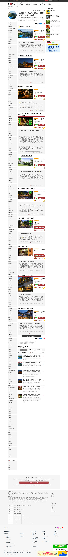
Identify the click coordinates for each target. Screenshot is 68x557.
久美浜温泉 (10, 338)
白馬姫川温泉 (10, 216)
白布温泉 (9, 90)
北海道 (15, 505)
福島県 (30, 505)
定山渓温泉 (10, 22)
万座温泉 (9, 137)
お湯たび (52, 502)
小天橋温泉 (10, 340)
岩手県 (20, 505)
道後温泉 (19, 500)
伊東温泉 (43, 498)
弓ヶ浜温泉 (10, 300)
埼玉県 (15, 509)
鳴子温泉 (9, 58)
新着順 (23, 352)
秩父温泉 (9, 156)
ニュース (45, 537)
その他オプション (8, 547)
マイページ (56, 533)
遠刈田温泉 (10, 64)
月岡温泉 (9, 227)
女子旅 (27, 391)
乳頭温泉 (9, 69)
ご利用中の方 (56, 531)
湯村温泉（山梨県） (11, 188)
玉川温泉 (9, 71)
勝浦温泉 (9, 368)
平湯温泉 (9, 306)
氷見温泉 (9, 248)
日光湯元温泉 (10, 120)
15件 (41, 90)
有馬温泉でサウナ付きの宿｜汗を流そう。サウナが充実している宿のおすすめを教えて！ (37, 50)
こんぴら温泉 (10, 402)
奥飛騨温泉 (10, 310)
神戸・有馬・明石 (33, 365)
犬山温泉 (9, 315)
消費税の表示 (11, 550)
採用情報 (45, 538)
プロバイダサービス (35, 537)
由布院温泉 (10, 443)
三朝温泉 (27, 500)
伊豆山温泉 (10, 278)
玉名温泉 (9, 430)
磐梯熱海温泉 (10, 114)
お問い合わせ (6, 550)
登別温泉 (9, 24)
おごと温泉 (10, 332)
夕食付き (34, 400)
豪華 (26, 374)
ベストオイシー (53, 505)
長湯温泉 (9, 449)
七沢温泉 (9, 171)
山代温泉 (9, 257)
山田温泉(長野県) (10, 225)
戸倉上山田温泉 (10, 210)
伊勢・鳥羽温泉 (10, 323)
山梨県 (15, 511)
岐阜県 (18, 515)
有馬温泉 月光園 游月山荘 (28, 188)
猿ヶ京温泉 (10, 146)
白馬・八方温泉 (10, 214)
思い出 (32, 374)
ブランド (45, 534)
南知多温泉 (10, 319)
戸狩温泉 (9, 208)
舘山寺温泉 (10, 291)
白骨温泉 (30, 498)
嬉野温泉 (9, 413)
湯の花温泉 (10, 347)
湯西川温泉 (10, 131)
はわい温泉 (10, 381)
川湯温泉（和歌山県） (11, 370)
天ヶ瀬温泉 (10, 445)
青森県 (18, 505)
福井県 (20, 513)
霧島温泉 (9, 456)
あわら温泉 (10, 263)
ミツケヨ (52, 509)
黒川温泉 (43, 500)
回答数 (25, 352)
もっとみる (14, 471)
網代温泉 (9, 274)
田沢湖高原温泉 (10, 75)
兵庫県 (28, 365)
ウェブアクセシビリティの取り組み (19, 550)
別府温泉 (9, 441)
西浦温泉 (9, 317)
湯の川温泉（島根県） (11, 387)
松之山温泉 (10, 244)
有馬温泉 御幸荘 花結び (26, 86)
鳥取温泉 (9, 379)
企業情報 (43, 531)
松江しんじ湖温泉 (11, 385)
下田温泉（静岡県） (11, 272)
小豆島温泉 (10, 404)
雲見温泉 (9, 293)
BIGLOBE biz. (34, 533)
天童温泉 (9, 92)
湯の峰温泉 (10, 372)
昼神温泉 (9, 218)
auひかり (7, 536)
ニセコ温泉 (10, 39)
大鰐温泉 (9, 47)
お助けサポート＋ (8, 542)
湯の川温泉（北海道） (11, 28)
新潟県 (20, 511)
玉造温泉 (9, 383)
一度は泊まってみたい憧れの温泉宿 (29, 376)
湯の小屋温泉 (10, 152)
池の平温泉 (10, 231)
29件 (41, 60)
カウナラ (52, 508)
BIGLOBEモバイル (8, 537)
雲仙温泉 (9, 419)
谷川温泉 (9, 148)
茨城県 (20, 507)
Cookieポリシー (43, 550)
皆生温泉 (33, 500)
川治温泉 (9, 124)
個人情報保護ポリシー (29, 550)
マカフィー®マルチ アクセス (36, 544)
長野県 (18, 511)
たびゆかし (52, 510)
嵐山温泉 (9, 336)
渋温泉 (9, 203)
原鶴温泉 (9, 411)
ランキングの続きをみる (31, 336)
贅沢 (23, 374)
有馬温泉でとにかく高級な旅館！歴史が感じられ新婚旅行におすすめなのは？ (35, 270)
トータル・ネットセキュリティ (10, 545)
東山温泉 (9, 101)
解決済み (39, 349)
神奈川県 (23, 509)
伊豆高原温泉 (10, 276)
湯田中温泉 (10, 223)
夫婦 (9, 465)
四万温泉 (9, 139)
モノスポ (52, 506)
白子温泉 (9, 161)
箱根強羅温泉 (10, 176)
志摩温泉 (9, 325)
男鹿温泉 (9, 73)
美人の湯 (33, 391)
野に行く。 (52, 507)
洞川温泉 (9, 364)
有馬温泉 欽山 (24, 246)
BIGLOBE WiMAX (8, 539)
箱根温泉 (9, 167)
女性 (9, 469)
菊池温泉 (9, 426)
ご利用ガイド (52, 495)
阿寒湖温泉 (10, 30)
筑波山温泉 (10, 154)
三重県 (23, 515)
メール (56, 534)
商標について (24, 552)
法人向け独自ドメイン (35, 546)
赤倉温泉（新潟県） (11, 229)
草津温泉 (9, 133)
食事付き (38, 400)
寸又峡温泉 (10, 295)
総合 (33, 352)
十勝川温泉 (10, 26)
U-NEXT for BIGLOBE (9, 546)
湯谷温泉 (9, 321)
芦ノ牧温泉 (10, 103)
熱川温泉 (9, 302)
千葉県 (18, 509)
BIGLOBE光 (33, 534)
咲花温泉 (9, 238)
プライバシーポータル (36, 550)
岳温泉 (9, 109)
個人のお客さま (7, 531)
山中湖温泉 (10, 186)
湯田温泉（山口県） (11, 398)
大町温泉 (9, 197)
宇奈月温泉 (10, 246)
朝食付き (26, 400)
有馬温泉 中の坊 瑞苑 (27, 275)
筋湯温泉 (9, 447)
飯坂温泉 (9, 105)
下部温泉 (9, 184)
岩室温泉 (9, 233)
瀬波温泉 (9, 240)
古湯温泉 (9, 417)
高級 (34, 374)
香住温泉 (9, 357)
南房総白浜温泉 (10, 163)
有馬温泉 (9, 351)
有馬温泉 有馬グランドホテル (28, 27)
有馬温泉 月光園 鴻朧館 (27, 218)
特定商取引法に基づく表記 (8, 552)
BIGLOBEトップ (29, 552)
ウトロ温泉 (10, 32)
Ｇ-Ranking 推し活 (53, 511)
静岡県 (15, 515)
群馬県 (18, 507)
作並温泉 (9, 62)
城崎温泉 (9, 349)
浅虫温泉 (9, 45)
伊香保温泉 (10, 135)
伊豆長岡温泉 (10, 280)
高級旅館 (37, 374)
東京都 (20, 509)
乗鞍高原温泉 (10, 212)
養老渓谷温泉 (10, 165)
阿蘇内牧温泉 (10, 424)
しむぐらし (22, 536)
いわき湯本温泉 (10, 107)
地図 (35, 34)
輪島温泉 (9, 261)
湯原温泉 (36, 500)
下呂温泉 (9, 304)
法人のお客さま (33, 531)
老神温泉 (9, 141)
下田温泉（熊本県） (11, 428)
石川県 (18, 513)
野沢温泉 (27, 498)
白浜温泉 (9, 366)
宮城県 (23, 505)
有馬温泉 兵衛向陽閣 (26, 156)
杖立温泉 (9, 432)
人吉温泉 (9, 434)
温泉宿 (30, 391)
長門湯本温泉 (10, 394)
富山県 (15, 513)
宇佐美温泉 (10, 285)
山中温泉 (23, 499)
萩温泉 (9, 396)
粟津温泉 (9, 253)
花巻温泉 (9, 56)
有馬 (36, 365)
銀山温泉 (9, 79)
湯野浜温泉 (10, 99)
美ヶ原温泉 (10, 195)
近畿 (26, 365)
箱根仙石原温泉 (10, 178)
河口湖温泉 (10, 182)
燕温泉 (9, 242)
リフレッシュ (30, 400)
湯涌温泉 (9, 259)
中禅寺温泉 (10, 126)
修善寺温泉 (10, 270)
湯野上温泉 (10, 116)
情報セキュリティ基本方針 (17, 552)
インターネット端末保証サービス (10, 543)
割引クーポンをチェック (40, 39)
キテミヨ (52, 504)
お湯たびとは (52, 494)
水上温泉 (9, 150)
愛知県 (20, 515)
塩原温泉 (9, 122)
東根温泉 (9, 94)
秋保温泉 (9, 60)
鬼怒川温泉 (10, 118)
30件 (41, 31)
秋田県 (25, 505)
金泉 (23, 359)
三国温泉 (9, 265)
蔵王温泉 (9, 77)
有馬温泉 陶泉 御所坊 (27, 308)
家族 (9, 467)
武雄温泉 (9, 415)
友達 (23, 382)
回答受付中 (31, 349)
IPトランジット (34, 542)
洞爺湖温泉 (10, 37)
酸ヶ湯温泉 (10, 43)
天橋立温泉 (10, 334)
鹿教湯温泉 (10, 199)
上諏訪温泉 (10, 201)
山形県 (28, 505)
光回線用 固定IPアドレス (35, 538)
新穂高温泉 (10, 308)
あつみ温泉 (10, 84)
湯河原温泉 (10, 169)
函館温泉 (9, 41)
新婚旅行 (29, 374)
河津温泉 (9, 289)
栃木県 (15, 507)
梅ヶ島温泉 (10, 287)
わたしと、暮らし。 (53, 503)
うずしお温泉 (10, 355)
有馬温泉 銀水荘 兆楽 (26, 56)
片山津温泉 (10, 255)
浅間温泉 (9, 193)
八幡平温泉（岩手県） (11, 54)
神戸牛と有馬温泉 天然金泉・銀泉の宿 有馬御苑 (31, 114)
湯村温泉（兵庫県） (11, 362)
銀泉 (26, 359)
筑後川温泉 (10, 409)
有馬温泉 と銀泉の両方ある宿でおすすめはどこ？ (32, 80)
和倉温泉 (19, 499)
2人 (25, 382)
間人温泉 (9, 342)
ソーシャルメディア (46, 541)
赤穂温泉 (9, 353)
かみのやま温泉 (10, 88)
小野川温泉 (10, 86)
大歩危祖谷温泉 (10, 400)
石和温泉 (9, 180)
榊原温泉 (9, 327)
